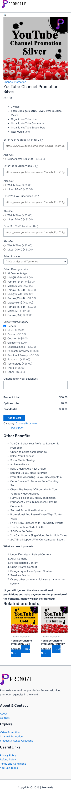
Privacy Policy (8, 755)
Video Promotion (10, 732)
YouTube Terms (9, 767)
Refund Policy (8, 759)
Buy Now (20, 651)
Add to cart (14, 417)
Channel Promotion (14, 82)
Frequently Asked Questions (16, 740)
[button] (5, 15)
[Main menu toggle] (67, 4)
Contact (4, 717)
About (3, 713)
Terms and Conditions (13, 763)
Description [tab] (17, 427)
